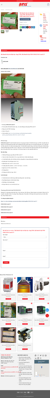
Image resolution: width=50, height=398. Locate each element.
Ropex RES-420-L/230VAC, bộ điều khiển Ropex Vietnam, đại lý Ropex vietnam (42, 320)
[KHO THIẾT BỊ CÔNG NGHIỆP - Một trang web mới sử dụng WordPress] (25, 5)
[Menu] (1, 4)
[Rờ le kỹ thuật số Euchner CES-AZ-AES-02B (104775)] (8, 285)
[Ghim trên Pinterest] (30, 27)
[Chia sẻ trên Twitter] (25, 27)
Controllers (8, 9)
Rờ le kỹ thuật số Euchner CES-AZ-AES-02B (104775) (8, 295)
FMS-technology (25, 24)
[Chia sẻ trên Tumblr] (21, 30)
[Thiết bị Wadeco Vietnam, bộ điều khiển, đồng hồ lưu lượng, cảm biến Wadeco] (25, 285)
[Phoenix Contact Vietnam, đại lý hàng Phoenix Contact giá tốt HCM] (8, 310)
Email (4, 256)
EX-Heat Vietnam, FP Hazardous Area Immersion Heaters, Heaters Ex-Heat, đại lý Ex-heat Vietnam (42, 295)
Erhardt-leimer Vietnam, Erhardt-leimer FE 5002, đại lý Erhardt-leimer (25, 345)
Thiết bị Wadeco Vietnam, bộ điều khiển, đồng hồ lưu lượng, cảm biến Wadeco (25, 295)
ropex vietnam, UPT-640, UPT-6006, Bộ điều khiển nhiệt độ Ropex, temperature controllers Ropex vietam (25, 320)
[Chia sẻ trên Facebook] (23, 27)
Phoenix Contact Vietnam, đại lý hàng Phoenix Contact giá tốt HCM (8, 320)
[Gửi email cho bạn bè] (27, 27)
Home (2, 9)
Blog (25, 394)
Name (4, 250)
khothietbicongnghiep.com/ (10, 375)
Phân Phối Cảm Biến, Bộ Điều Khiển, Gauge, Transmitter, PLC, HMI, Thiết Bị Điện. (25, 359)
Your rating (5, 234)
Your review (5, 239)
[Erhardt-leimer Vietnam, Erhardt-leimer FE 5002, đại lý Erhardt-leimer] (25, 335)
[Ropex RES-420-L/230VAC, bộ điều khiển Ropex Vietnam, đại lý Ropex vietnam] (41, 310)
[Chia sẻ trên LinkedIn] (34, 27)
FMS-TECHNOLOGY (13, 68)
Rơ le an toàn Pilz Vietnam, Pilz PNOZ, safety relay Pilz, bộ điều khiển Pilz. (8, 345)
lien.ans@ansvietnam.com (6, 366)
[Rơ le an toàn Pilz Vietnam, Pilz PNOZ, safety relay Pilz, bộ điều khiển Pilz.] (8, 335)
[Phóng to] (2, 28)
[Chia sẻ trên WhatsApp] (21, 27)
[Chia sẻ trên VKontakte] (32, 27)
